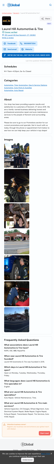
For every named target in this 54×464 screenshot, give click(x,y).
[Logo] (13, 4)
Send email (12, 49)
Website (28, 49)
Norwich (16, 13)
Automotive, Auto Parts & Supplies (18, 88)
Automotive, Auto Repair (14, 90)
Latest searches (27, 450)
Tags (39, 450)
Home (15, 450)
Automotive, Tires (11, 85)
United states (7, 13)
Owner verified (11, 32)
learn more (45, 454)
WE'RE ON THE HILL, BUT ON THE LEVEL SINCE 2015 (29, 55)
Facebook (12, 43)
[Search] (50, 4)
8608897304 (29, 43)
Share (47, 18)
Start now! (44, 433)
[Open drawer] (3, 4)
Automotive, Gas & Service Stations (33, 85)
